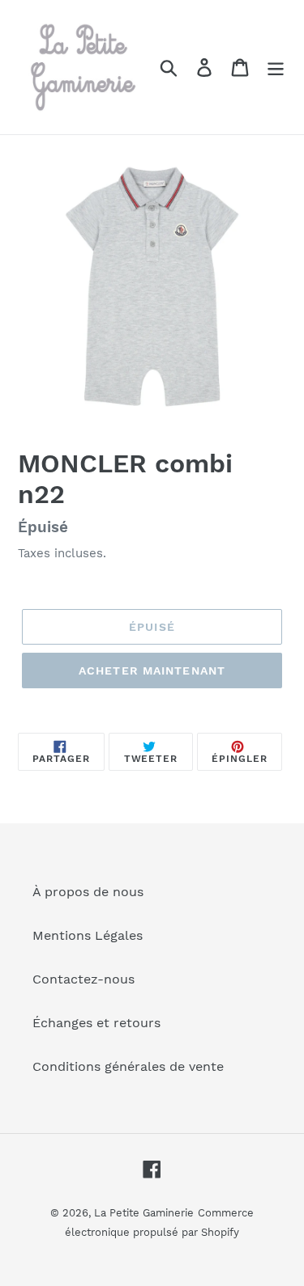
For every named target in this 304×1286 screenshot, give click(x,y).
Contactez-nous (83, 979)
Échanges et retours (96, 1022)
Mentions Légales (87, 935)
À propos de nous (87, 891)
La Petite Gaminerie (144, 1213)
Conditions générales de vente (128, 1066)
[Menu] (275, 67)
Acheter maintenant (152, 670)
